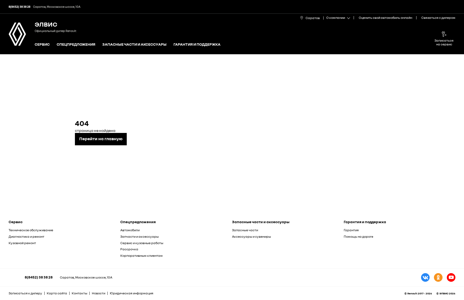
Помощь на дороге (358, 236)
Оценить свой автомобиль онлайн (385, 18)
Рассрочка (129, 249)
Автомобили (130, 230)
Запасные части (245, 230)
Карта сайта (57, 293)
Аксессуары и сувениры (251, 236)
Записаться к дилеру (25, 293)
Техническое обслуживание (31, 230)
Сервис (42, 44)
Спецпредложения (76, 44)
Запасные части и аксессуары (134, 44)
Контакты (79, 293)
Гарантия (351, 230)
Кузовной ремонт (22, 243)
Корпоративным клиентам (141, 256)
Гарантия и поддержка (196, 44)
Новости (98, 293)
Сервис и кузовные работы (141, 243)
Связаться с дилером (438, 18)
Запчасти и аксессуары (139, 236)
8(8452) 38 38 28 (39, 277)
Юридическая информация (131, 293)
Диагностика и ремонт (26, 236)
